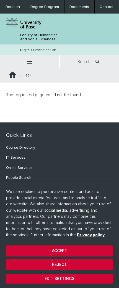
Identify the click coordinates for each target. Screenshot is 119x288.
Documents (79, 6)
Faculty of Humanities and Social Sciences (39, 37)
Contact (106, 6)
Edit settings (59, 278)
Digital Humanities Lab (38, 50)
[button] (29, 61)
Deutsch (13, 6)
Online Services (19, 168)
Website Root (12, 75)
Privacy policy (91, 234)
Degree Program (44, 6)
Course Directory (20, 147)
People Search (18, 178)
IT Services (15, 157)
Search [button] (83, 61)
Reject (59, 264)
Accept (59, 250)
